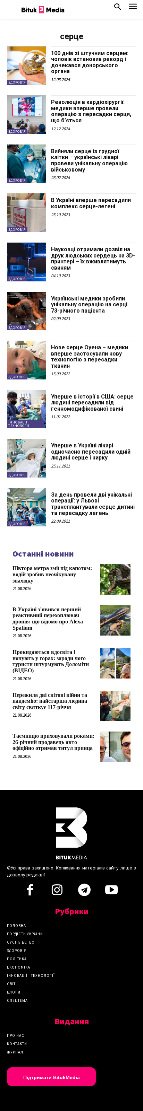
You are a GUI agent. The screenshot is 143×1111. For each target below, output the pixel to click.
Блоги (13, 992)
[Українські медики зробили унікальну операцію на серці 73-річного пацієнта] (26, 311)
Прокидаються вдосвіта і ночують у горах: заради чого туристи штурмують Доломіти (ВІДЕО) (50, 661)
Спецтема (17, 1000)
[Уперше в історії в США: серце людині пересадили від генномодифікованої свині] (26, 409)
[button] (117, 8)
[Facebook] (30, 892)
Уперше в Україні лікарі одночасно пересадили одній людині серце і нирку (91, 451)
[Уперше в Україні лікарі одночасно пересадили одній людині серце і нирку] (26, 458)
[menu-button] (132, 8)
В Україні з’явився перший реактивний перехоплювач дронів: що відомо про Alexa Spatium (47, 618)
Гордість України (25, 933)
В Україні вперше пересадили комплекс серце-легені (91, 203)
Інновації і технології (19, 424)
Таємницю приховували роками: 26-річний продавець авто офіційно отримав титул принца (53, 742)
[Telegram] (84, 892)
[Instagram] (57, 892)
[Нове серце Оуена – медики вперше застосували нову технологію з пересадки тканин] (26, 360)
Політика (17, 958)
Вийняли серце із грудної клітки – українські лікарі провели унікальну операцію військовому (89, 160)
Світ (11, 983)
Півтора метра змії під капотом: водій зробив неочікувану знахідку (52, 574)
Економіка (18, 967)
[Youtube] (111, 892)
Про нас (15, 1035)
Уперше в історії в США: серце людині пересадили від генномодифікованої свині (92, 402)
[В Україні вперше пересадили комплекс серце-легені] (26, 212)
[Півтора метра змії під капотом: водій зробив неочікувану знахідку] (115, 579)
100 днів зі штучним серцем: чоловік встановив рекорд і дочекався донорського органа (89, 62)
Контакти (17, 1043)
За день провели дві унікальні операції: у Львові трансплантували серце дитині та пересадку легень (93, 503)
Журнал (15, 1052)
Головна (16, 925)
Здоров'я (17, 82)
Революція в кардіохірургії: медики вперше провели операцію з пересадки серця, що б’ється (91, 111)
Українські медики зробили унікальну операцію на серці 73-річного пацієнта (89, 304)
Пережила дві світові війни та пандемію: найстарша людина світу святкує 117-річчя (49, 701)
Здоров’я (17, 950)
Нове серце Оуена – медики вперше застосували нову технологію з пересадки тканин (89, 356)
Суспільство (21, 942)
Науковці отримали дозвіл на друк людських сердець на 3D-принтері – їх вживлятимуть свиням (93, 258)
